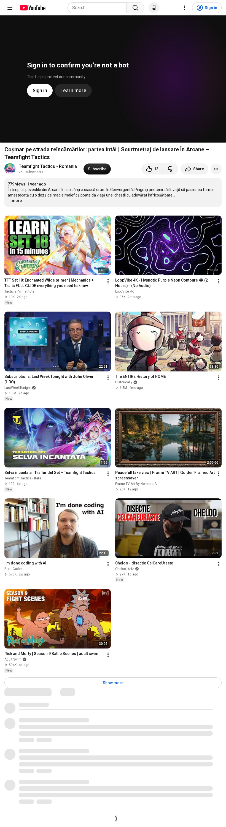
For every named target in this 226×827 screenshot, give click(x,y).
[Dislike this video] (170, 168)
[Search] (135, 7)
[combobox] (98, 7)
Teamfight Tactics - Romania (48, 166)
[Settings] (184, 7)
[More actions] (216, 168)
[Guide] (10, 7)
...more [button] (15, 200)
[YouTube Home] (32, 7)
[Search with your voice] (154, 7)
